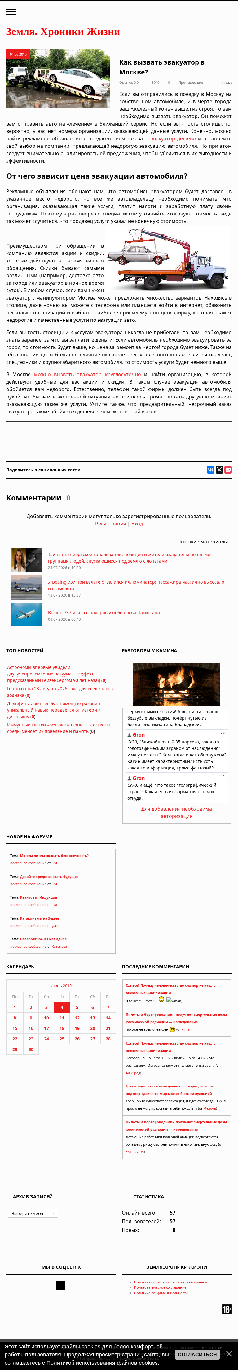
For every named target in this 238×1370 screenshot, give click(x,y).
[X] (219, 470)
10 (46, 1018)
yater (56, 926)
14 (108, 1018)
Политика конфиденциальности (161, 1293)
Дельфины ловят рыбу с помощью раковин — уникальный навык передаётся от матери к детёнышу (56, 709)
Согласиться (197, 1354)
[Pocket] (228, 470)
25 (62, 1039)
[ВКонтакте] (210, 470)
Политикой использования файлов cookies (102, 1363)
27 (92, 1039)
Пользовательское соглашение (160, 1287)
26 (77, 1039)
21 (108, 1028)
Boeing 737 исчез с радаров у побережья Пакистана (104, 612)
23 (31, 1039)
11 (62, 1018)
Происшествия (190, 82)
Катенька (59, 946)
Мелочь (209, 1108)
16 (31, 1028)
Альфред (133, 1073)
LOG (55, 905)
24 (46, 1039)
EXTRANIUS (135, 1152)
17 (46, 1028)
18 (62, 1028)
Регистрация (110, 523)
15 (14, 1028)
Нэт (54, 863)
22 (14, 1039)
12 (77, 1018)
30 (31, 1049)
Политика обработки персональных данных (171, 1282)
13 (92, 1018)
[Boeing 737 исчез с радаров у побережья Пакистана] (26, 626)
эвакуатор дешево (173, 138)
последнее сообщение (28, 863)
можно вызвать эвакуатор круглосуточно (87, 374)
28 (108, 1039)
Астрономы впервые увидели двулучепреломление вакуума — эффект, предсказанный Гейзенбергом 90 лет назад (53, 673)
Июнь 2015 (61, 985)
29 (14, 1049)
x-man (187, 1029)
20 (92, 1028)
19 (77, 1028)
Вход (137, 523)
